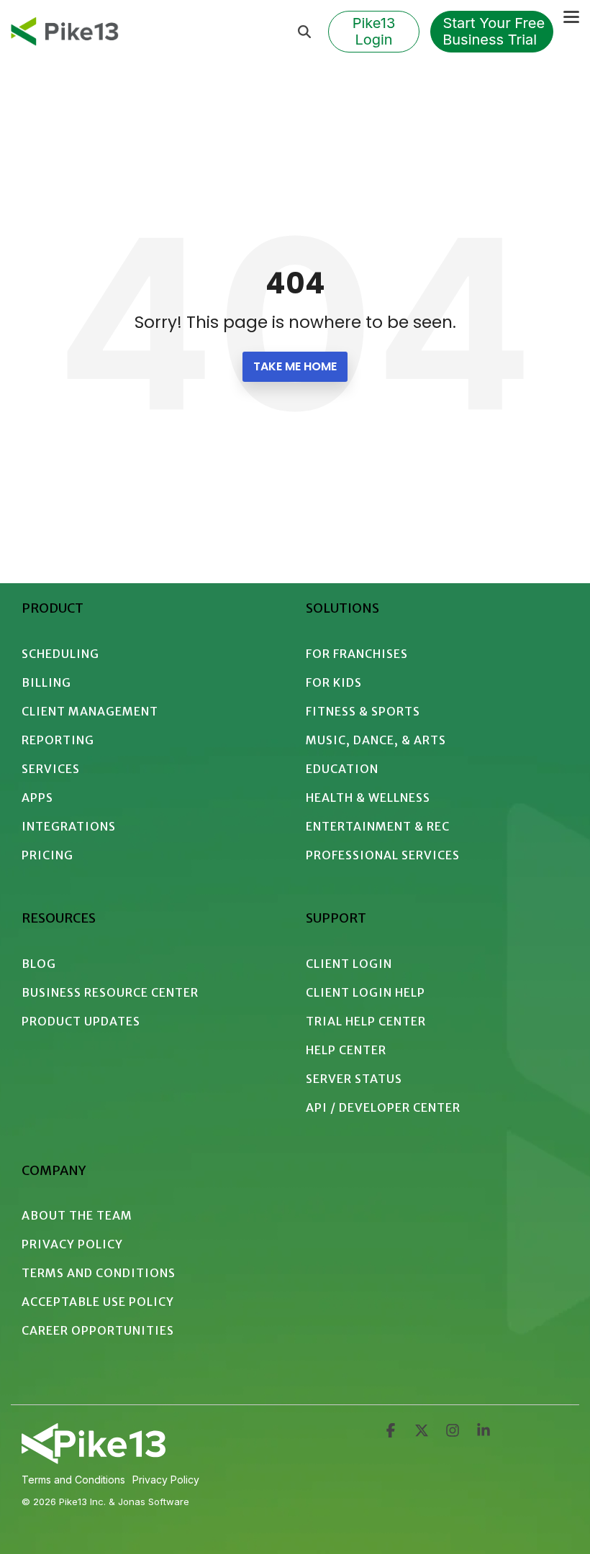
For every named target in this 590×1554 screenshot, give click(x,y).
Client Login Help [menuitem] (365, 992)
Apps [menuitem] (37, 797)
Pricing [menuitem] (47, 855)
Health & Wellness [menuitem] (368, 797)
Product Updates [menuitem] (81, 1021)
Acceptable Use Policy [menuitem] (98, 1301)
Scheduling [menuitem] (60, 653)
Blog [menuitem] (39, 963)
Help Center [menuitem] (346, 1050)
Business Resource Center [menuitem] (110, 992)
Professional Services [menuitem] (383, 855)
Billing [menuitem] (46, 682)
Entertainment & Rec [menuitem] (378, 826)
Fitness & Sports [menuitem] (363, 711)
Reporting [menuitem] (58, 740)
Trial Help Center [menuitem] (366, 1021)
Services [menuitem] (51, 769)
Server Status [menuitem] (354, 1078)
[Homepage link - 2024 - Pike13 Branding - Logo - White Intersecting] (93, 1458)
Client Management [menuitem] (90, 711)
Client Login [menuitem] (349, 963)
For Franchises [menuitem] (357, 653)
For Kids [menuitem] (334, 682)
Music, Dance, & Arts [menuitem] (376, 740)
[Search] (304, 31)
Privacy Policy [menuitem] (72, 1244)
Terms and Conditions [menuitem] (99, 1273)
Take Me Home (295, 366)
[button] (571, 16)
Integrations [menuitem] (69, 826)
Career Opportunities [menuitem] (98, 1330)
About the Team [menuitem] (77, 1215)
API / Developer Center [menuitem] (383, 1107)
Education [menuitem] (342, 769)
